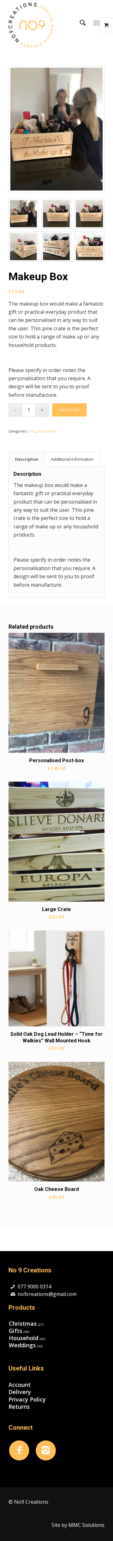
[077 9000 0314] (12, 1286)
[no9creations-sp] (46, 25)
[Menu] (96, 22)
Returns (19, 1406)
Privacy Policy (27, 1399)
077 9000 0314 (34, 1286)
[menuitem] (79, 22)
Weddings (22, 1345)
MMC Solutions (86, 1525)
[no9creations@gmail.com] (12, 1294)
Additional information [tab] (72, 459)
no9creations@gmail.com (47, 1294)
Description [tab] (27, 459)
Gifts (32, 431)
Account (19, 1384)
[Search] (79, 22)
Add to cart (69, 409)
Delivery (19, 1392)
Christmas (23, 1323)
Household (47, 431)
